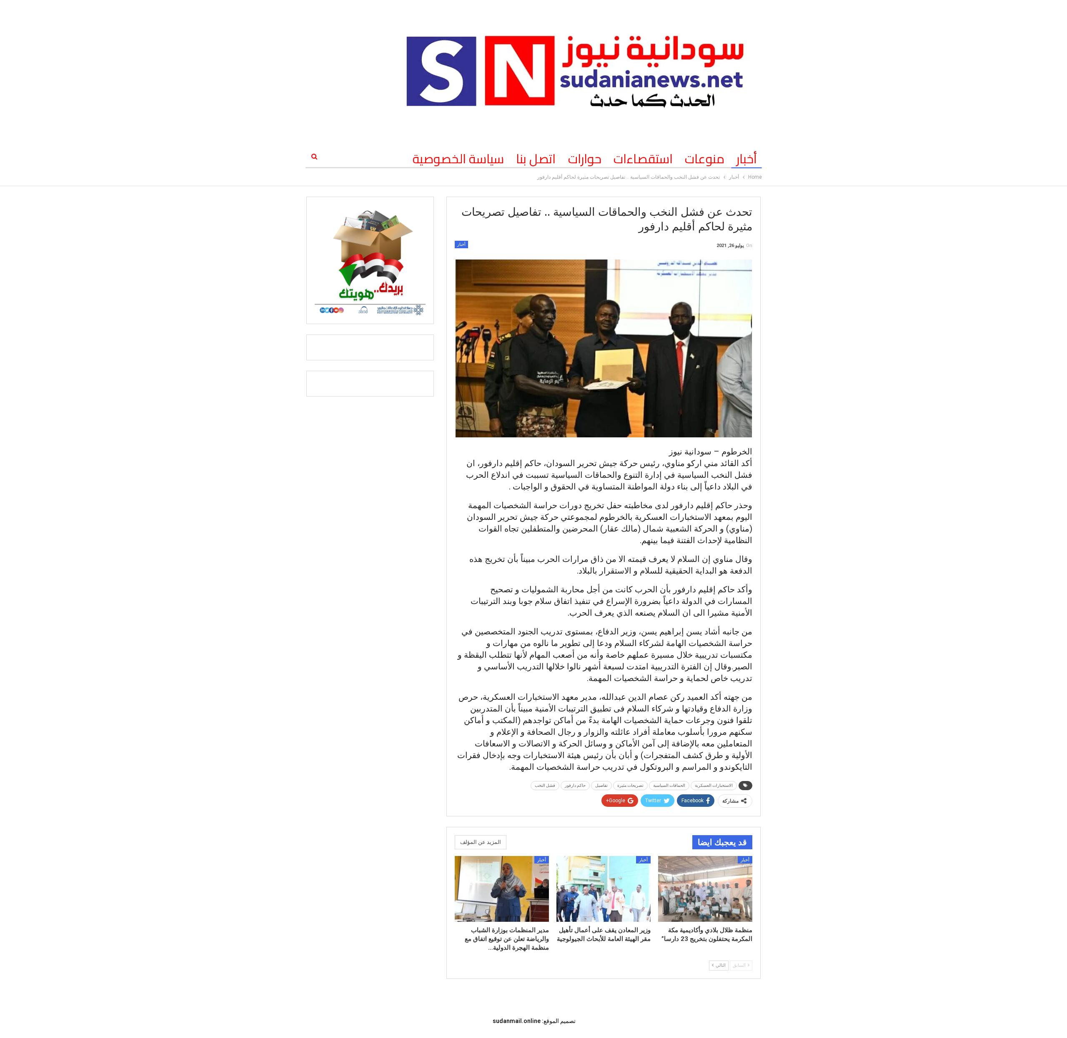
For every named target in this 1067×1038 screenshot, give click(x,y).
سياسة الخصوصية (458, 159)
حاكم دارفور (575, 785)
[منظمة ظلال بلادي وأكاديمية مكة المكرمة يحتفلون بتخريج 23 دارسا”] (705, 889)
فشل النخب (545, 785)
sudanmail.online (517, 1021)
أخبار (746, 159)
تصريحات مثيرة (630, 785)
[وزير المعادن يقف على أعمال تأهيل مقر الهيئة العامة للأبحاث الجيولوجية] (603, 889)
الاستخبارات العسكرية (714, 785)
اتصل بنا (536, 159)
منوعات (704, 159)
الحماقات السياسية (669, 785)
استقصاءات (643, 159)
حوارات (584, 159)
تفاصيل (601, 785)
